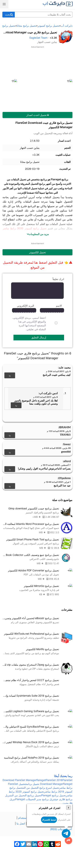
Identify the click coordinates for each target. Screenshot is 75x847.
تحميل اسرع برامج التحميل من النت (41, 787)
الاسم (59, 305)
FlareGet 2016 (54, 780)
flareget (41, 780)
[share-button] (68, 840)
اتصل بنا (21, 823)
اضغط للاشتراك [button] (49, 819)
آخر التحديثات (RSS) (61, 829)
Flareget (56, 179)
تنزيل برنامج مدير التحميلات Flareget (35, 799)
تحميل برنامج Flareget (53, 795)
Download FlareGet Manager (19, 780)
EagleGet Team (38, 37)
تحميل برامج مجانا (30, 161)
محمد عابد (65, 367)
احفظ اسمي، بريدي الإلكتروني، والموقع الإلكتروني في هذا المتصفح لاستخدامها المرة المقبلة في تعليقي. (29, 323)
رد (10, 375)
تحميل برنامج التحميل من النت (26, 795)
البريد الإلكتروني (25, 305)
